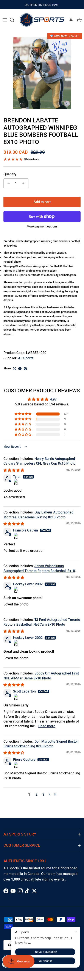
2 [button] (36, 794)
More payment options (42, 226)
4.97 (53, 399)
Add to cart (42, 202)
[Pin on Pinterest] (25, 368)
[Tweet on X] (14, 368)
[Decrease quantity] (7, 183)
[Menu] (4, 20)
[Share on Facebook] (20, 368)
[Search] (14, 20)
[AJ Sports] (42, 20)
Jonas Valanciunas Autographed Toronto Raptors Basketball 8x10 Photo (39, 571)
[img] (13, 470)
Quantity (9, 174)
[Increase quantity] (24, 183)
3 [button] (43, 794)
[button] (23, 413)
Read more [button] (46, 726)
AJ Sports (25, 358)
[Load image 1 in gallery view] (42, 73)
